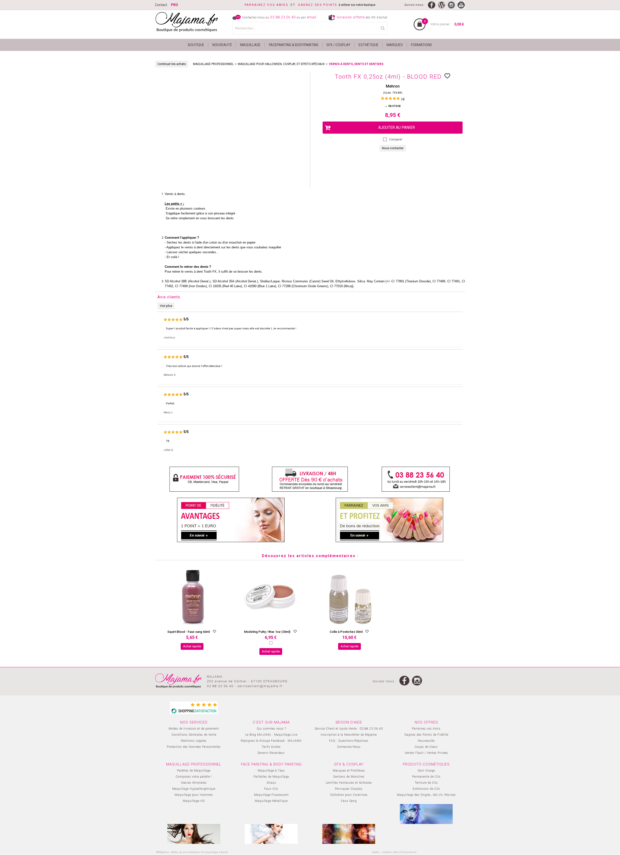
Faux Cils (271, 788)
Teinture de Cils (426, 782)
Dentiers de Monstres (348, 776)
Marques (395, 45)
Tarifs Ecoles (271, 747)
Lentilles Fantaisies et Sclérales (349, 782)
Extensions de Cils (426, 788)
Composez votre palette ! (194, 776)
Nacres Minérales (194, 782)
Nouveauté (222, 45)
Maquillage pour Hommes (194, 795)
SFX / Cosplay (338, 45)
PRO (174, 5)
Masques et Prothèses (349, 770)
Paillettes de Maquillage (271, 776)
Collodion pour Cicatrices (349, 795)
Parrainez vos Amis (426, 728)
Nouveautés (426, 740)
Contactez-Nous (349, 747)
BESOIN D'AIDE (349, 722)
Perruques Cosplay (349, 788)
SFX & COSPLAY (349, 764)
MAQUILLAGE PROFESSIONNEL (213, 64)
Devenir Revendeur (271, 753)
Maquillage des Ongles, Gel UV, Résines (426, 795)
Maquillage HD (194, 801)
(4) (403, 99)
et (271, 5)
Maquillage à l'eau (271, 770)
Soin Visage (426, 770)
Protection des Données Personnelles (194, 747)
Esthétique (369, 45)
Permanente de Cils (426, 776)
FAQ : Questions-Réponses (348, 740)
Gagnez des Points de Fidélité (426, 734)
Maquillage (250, 45)
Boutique (196, 45)
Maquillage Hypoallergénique (193, 788)
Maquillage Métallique (271, 801)
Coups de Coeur (426, 747)
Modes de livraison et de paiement (194, 728)
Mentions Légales (194, 740)
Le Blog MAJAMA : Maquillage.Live (271, 734)
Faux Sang (349, 801)
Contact (161, 5)
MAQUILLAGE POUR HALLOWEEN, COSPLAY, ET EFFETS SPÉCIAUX (281, 64)
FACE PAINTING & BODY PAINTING (271, 764)
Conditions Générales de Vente (193, 734)
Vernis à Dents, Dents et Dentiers (356, 64)
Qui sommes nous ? (271, 728)
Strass (271, 782)
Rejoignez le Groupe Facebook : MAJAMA (271, 740)
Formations (421, 45)
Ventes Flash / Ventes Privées (426, 753)
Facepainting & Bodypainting (293, 45)
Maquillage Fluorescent (271, 795)
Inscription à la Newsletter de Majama (349, 734)
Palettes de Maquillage (193, 770)
